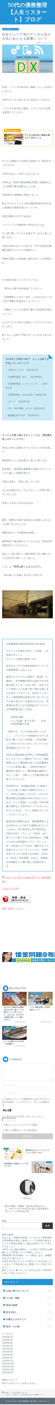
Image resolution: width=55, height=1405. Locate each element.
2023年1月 (7, 1360)
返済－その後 (28, 1326)
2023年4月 (7, 1352)
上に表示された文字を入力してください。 (23, 1116)
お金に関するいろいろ (11, 29)
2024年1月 (7, 1337)
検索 (4, 1221)
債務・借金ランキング (12, 908)
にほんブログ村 (10, 888)
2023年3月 (7, 1354)
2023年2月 (7, 1357)
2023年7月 (7, 1346)
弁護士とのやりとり (28, 1319)
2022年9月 (7, 1372)
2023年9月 (7, 1340)
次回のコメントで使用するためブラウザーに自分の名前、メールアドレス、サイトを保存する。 (26, 1102)
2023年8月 (7, 1343)
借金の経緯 (28, 1305)
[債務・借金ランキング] (16, 904)
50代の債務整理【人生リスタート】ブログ (27, 12)
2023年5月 (7, 1349)
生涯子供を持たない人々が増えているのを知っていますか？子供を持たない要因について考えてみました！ (27, 1264)
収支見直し (28, 1312)
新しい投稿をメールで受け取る (21, 1130)
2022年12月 (8, 1363)
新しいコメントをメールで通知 (21, 1125)
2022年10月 (8, 1369)
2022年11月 (8, 1366)
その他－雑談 (28, 1298)
